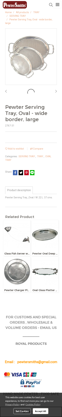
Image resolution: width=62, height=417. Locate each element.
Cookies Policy (32, 404)
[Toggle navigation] (57, 5)
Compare (38, 148)
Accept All (40, 411)
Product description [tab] (19, 190)
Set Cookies (22, 411)
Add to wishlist (16, 148)
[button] (49, 5)
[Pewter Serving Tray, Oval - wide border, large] (31, 57)
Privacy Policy (12, 404)
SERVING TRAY (27, 156)
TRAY (40, 156)
